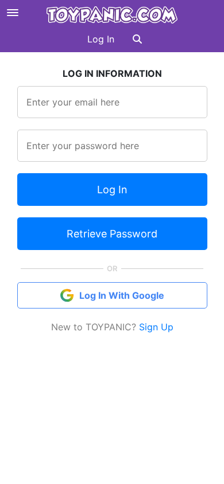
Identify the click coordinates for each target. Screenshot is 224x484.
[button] (137, 39)
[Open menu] (12, 12)
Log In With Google (121, 295)
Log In (100, 39)
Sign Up (156, 327)
